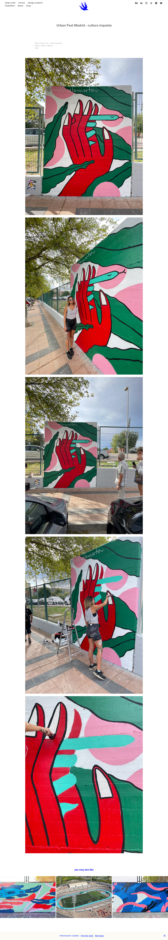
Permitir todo (87, 935)
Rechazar (99, 935)
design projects (35, 2)
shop (28, 5)
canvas (21, 2)
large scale (10, 2)
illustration (10, 5)
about (20, 5)
